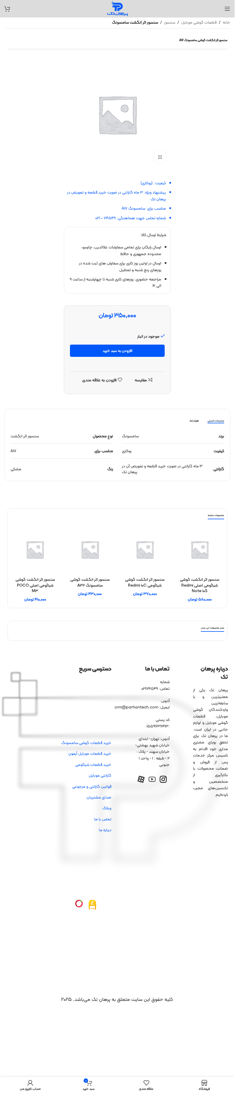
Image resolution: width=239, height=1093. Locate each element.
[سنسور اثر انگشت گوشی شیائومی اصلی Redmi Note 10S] (199, 549)
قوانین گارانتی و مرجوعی (91, 786)
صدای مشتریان (99, 797)
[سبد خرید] (7, 9)
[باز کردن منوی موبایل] (227, 9)
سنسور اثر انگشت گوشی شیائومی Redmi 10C (144, 582)
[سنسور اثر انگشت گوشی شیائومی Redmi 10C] (144, 549)
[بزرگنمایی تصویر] (159, 157)
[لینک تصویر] (92, 904)
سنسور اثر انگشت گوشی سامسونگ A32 (90, 582)
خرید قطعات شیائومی (93, 764)
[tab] (216, 421)
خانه (226, 22)
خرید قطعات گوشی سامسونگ (86, 742)
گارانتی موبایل (100, 775)
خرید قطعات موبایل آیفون (89, 753)
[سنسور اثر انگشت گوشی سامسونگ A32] (89, 549)
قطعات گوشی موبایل (199, 22)
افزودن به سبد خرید (117, 350)
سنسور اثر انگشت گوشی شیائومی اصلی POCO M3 (35, 585)
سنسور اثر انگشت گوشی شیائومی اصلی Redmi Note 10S (199, 585)
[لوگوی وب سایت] (117, 8)
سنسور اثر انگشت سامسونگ (135, 22)
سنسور (169, 22)
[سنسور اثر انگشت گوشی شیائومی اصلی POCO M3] (34, 549)
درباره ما (105, 829)
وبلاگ (106, 807)
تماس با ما (102, 818)
